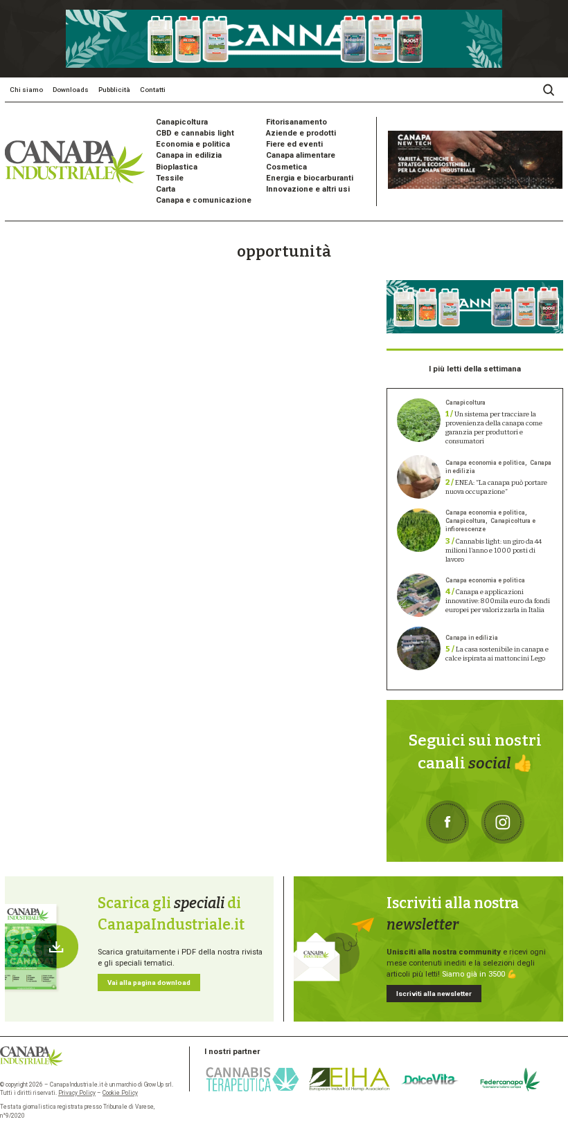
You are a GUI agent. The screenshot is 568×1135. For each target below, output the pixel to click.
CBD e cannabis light (195, 133)
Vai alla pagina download (148, 982)
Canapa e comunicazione (203, 200)
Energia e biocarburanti (309, 178)
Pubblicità (114, 89)
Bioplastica (176, 167)
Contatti (153, 89)
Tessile (170, 178)
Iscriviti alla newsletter (434, 993)
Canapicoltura (182, 122)
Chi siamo (26, 89)
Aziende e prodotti (301, 133)
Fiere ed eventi (294, 144)
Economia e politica (193, 144)
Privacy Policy (77, 1092)
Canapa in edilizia (189, 155)
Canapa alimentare (300, 155)
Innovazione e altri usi (308, 189)
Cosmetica (286, 167)
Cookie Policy (120, 1092)
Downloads (71, 89)
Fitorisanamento (296, 122)
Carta (165, 189)
